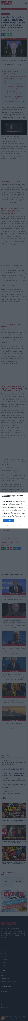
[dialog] (14, 510)
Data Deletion (6, 525)
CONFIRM (8, 520)
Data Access (14, 525)
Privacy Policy (22, 525)
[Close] (25, 495)
